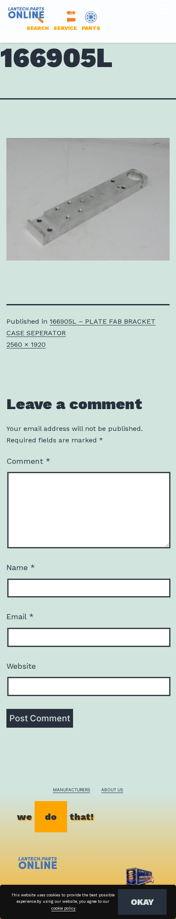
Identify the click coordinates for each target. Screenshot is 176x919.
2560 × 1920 (26, 344)
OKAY (142, 902)
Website (21, 665)
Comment (28, 461)
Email (20, 616)
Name (20, 567)
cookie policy (63, 908)
